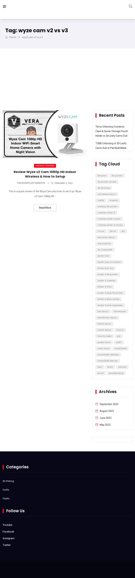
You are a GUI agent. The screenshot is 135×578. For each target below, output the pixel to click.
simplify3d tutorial (108, 361)
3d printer (117, 176)
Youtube (7, 525)
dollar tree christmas (109, 262)
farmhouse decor (107, 318)
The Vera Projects (28, 7)
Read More (45, 207)
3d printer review (107, 182)
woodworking (116, 373)
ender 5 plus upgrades (110, 305)
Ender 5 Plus (105, 287)
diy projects (104, 243)
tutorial (122, 367)
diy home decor (106, 237)
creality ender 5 (106, 213)
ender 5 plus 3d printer (110, 293)
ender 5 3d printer (108, 274)
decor (113, 231)
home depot (104, 330)
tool (100, 367)
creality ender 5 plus (109, 219)
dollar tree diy (105, 268)
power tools (104, 342)
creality (114, 200)
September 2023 (109, 404)
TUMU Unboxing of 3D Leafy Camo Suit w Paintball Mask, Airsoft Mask (111, 148)
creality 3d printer (107, 206)
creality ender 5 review (110, 225)
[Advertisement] (67, 83)
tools (110, 367)
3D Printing (8, 481)
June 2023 (105, 417)
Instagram (8, 538)
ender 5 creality (106, 280)
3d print (102, 176)
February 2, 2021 (64, 183)
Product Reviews (45, 166)
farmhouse (120, 311)
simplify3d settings (108, 355)
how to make (105, 336)
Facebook (8, 531)
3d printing (104, 188)
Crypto (6, 498)
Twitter (7, 545)
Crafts (6, 489)
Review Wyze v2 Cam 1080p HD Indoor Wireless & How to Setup (45, 174)
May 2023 (105, 424)
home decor (104, 324)
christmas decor (107, 194)
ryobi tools (103, 348)
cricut (101, 231)
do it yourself (105, 250)
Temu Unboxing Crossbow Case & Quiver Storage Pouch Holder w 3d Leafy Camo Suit (111, 131)
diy (123, 231)
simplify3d (120, 348)
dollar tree (103, 256)
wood (101, 373)
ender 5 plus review (108, 299)
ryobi (118, 342)
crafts (101, 200)
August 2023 (107, 411)
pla (118, 336)
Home (12, 37)
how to (120, 330)
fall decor (103, 311)
